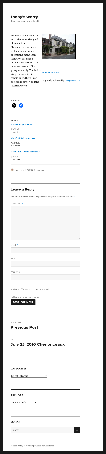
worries (40, 170)
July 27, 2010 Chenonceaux (23, 138)
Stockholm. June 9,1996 (22, 124)
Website (15, 272)
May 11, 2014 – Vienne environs (25, 152)
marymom (19, 170)
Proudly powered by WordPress (40, 446)
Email (14, 258)
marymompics (72, 80)
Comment (17, 203)
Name (14, 245)
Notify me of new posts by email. (25, 297)
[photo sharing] (61, 46)
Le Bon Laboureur (51, 72)
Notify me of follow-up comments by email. (30, 289)
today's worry (24, 16)
